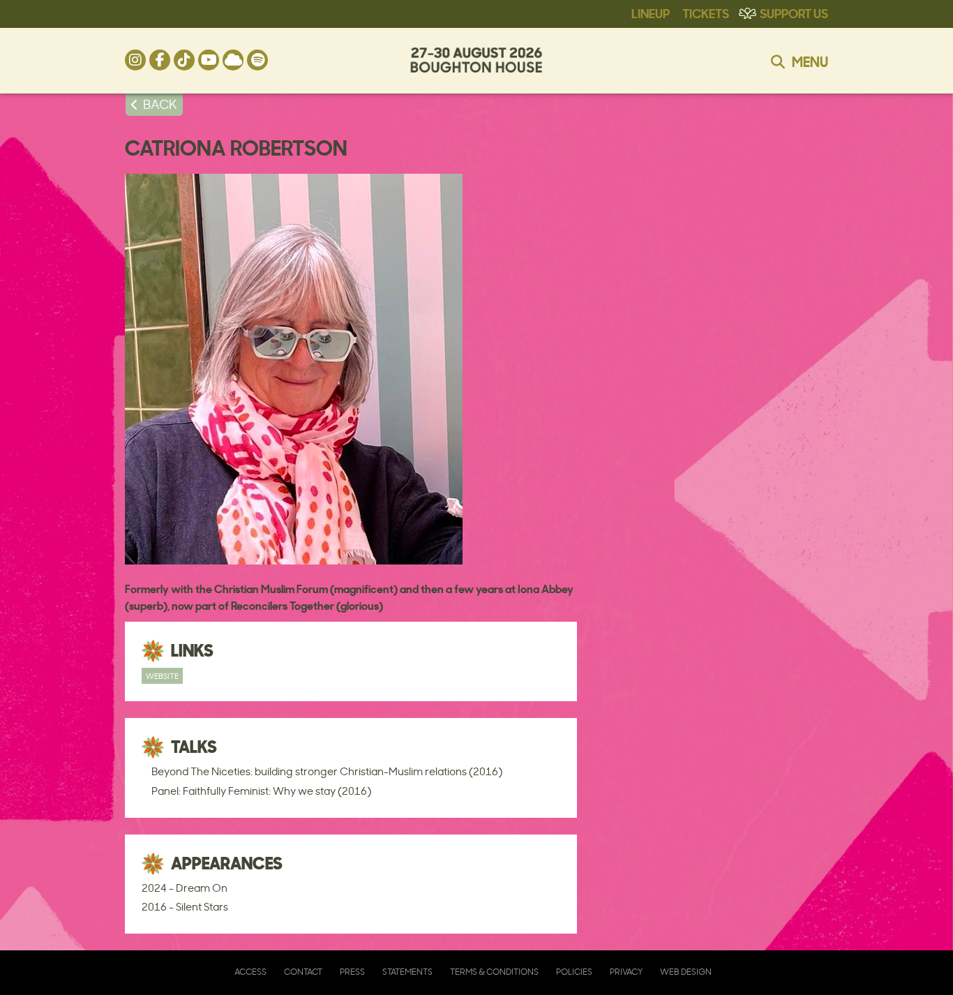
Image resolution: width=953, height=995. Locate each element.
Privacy (626, 972)
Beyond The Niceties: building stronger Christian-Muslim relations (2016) (326, 771)
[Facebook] (159, 60)
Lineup (650, 12)
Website (162, 676)
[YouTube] (208, 60)
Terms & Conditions (494, 972)
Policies (574, 972)
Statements (407, 972)
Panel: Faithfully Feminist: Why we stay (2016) (261, 791)
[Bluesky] (233, 60)
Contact (303, 972)
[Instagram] (135, 60)
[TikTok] (184, 60)
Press (352, 972)
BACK (160, 104)
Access (250, 972)
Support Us (794, 12)
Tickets (705, 12)
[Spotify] (257, 60)
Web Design (686, 972)
